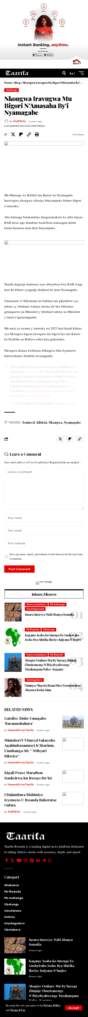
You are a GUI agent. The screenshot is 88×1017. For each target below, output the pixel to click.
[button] (73, 1007)
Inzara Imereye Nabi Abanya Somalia (49, 615)
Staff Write (19, 121)
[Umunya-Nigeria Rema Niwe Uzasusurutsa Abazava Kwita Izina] (13, 687)
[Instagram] (26, 860)
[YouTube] (19, 860)
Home (8, 82)
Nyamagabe (72, 422)
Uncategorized (35, 608)
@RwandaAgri (34, 391)
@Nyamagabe (34, 371)
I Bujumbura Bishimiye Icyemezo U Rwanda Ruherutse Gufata (30, 799)
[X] (12, 860)
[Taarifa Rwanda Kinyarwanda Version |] (17, 73)
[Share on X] (13, 134)
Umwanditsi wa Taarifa (21, 730)
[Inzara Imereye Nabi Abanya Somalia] (13, 612)
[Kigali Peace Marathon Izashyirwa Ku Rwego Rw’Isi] (73, 776)
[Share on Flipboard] (21, 134)
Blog (17, 82)
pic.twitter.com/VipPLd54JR (30, 395)
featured (28, 422)
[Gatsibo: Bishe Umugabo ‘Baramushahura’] (73, 722)
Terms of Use (17, 1010)
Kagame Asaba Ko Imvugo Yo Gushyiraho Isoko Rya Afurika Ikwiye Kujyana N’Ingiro (53, 637)
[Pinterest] (32, 860)
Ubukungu (11, 89)
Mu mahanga (57, 604)
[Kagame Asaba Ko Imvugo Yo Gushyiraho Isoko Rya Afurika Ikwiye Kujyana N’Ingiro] (13, 637)
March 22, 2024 (65, 403)
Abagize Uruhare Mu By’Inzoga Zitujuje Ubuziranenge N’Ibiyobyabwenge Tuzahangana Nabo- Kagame (51, 664)
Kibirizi (42, 422)
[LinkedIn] (38, 860)
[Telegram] (44, 860)
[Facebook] (6, 860)
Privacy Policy (52, 1005)
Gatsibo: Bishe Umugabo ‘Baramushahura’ (25, 721)
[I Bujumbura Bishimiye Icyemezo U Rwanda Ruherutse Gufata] (73, 798)
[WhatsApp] (50, 860)
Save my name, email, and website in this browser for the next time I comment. (46, 556)
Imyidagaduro (34, 679)
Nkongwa (55, 422)
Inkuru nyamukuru (36, 604)
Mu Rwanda (32, 629)
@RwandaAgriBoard (60, 391)
